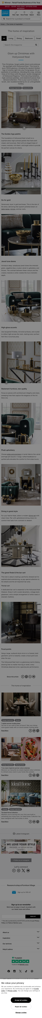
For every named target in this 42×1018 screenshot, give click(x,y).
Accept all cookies (21, 1000)
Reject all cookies (21, 1007)
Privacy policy (12, 991)
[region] (21, 998)
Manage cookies (21, 1012)
